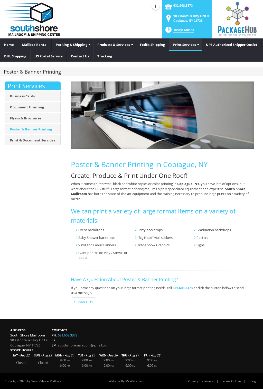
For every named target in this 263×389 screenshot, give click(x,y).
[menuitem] (9, 44)
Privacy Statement (201, 381)
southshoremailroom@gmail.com (83, 345)
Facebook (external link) (155, 6)
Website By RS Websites (126, 381)
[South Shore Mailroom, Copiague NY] (32, 19)
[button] (179, 31)
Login (254, 381)
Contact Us (83, 301)
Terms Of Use (231, 381)
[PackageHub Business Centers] (237, 18)
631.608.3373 (183, 5)
